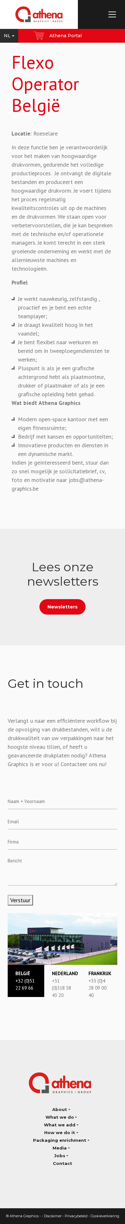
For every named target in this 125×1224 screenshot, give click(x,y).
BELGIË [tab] (25, 980)
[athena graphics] (39, 14)
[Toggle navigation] (112, 14)
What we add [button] (59, 1124)
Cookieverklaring (105, 1216)
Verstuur (20, 900)
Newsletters (62, 607)
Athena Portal (65, 36)
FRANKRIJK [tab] (99, 984)
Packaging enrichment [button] (59, 1140)
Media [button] (60, 1147)
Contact (62, 1163)
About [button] (59, 1109)
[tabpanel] (62, 939)
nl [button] (7, 36)
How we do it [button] (59, 1132)
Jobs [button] (59, 1155)
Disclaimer (53, 1216)
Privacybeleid (76, 1216)
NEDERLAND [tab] (65, 984)
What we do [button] (60, 1117)
